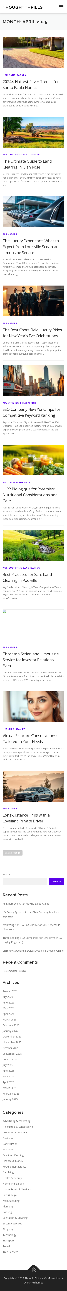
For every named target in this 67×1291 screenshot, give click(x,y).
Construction (10, 1144)
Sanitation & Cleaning (15, 1217)
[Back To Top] (33, 1270)
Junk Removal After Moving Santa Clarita (26, 903)
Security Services (12, 1223)
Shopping (8, 1229)
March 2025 (9, 1088)
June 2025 (8, 1070)
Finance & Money (13, 1161)
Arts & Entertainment (15, 1132)
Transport (10, 234)
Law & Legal (10, 1195)
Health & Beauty (14, 729)
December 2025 (12, 1036)
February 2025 (11, 1093)
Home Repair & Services (17, 1189)
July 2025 (8, 1065)
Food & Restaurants (16, 482)
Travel (6, 1246)
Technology (9, 1235)
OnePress (49, 1278)
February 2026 (11, 1025)
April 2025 (8, 1082)
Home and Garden (14, 75)
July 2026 (8, 996)
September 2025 (12, 1053)
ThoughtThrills (23, 7)
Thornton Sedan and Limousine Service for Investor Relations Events (31, 659)
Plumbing (8, 1206)
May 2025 (8, 1076)
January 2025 (10, 1099)
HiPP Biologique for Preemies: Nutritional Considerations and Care (30, 494)
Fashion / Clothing (13, 1155)
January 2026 (10, 1031)
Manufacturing (11, 1200)
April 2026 (8, 1013)
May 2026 (8, 1008)
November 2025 (12, 1042)
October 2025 (11, 1048)
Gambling (8, 1172)
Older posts (12, 852)
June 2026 (8, 1002)
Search (6, 874)
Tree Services (10, 1252)
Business (8, 1138)
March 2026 (9, 1019)
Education (8, 1149)
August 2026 (10, 991)
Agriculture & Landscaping (21, 154)
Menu (61, 6)
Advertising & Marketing (20, 402)
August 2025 (10, 1059)
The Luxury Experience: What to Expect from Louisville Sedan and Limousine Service (32, 246)
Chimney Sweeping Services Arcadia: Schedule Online (33, 950)
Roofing (7, 1212)
